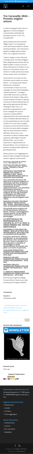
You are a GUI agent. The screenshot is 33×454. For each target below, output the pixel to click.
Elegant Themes (20, 449)
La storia (7, 426)
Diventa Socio (9, 405)
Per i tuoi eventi (10, 429)
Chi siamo (8, 411)
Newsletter (8, 432)
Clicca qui (6, 369)
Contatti (7, 408)
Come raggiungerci (11, 414)
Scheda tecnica (10, 423)
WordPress (21, 451)
